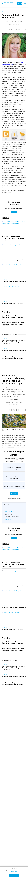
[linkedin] (11, 29)
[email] (19, 29)
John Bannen (14, 399)
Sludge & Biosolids (6, 371)
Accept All (14, 875)
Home (3, 11)
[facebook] (9, 29)
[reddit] (16, 29)
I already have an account (14, 498)
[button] (3, 3)
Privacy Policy (14, 871)
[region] (14, 872)
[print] (25, 29)
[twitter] (14, 29)
